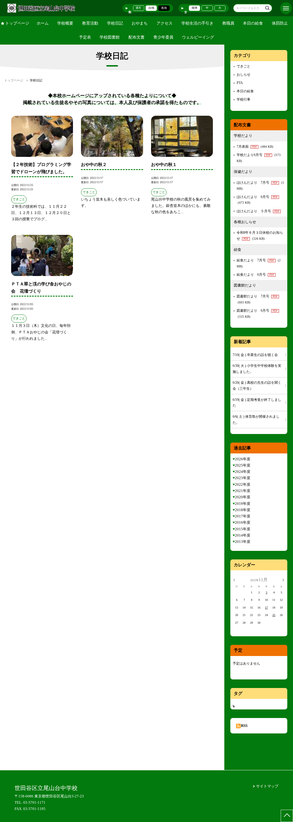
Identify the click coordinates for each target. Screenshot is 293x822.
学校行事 (243, 99)
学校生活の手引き (197, 23)
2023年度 (242, 478)
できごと (243, 66)
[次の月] (283, 579)
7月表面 (255, 147)
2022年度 (242, 484)
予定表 (85, 37)
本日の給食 (253, 23)
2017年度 (242, 516)
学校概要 (65, 23)
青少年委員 (163, 37)
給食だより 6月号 (255, 275)
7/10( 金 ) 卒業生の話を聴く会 (255, 355)
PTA (240, 83)
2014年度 (242, 535)
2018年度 (242, 510)
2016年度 (242, 522)
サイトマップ (267, 786)
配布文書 (136, 37)
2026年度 (242, 459)
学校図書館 (110, 37)
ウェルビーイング (198, 37)
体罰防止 (280, 23)
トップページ (17, 23)
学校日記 (115, 23)
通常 (138, 7)
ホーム (43, 23)
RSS (244, 725)
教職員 (228, 23)
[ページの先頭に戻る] (287, 816)
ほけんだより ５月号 (258, 211)
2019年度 (242, 503)
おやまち (140, 23)
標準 (194, 7)
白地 (151, 7)
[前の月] (234, 579)
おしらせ (243, 75)
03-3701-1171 (34, 802)
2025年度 (242, 465)
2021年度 (242, 491)
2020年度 (242, 497)
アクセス (165, 23)
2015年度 (242, 529)
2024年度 (242, 471)
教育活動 (90, 23)
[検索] (267, 9)
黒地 (164, 7)
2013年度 (242, 541)
